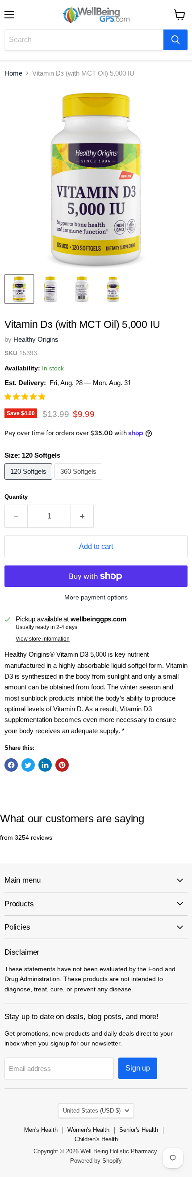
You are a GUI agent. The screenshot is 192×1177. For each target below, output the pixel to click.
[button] (25, 396)
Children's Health (96, 1139)
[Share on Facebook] (11, 765)
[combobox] (83, 40)
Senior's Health (138, 1129)
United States (92, 1110)
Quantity (16, 496)
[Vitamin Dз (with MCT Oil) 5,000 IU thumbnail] (19, 289)
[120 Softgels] (29, 481)
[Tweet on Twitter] (28, 765)
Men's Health (41, 1129)
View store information (43, 639)
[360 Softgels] (79, 481)
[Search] (175, 40)
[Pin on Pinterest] (62, 765)
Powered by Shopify (96, 1160)
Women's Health (88, 1129)
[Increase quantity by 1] (82, 516)
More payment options (96, 597)
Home (13, 73)
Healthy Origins (35, 339)
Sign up (137, 1068)
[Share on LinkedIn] (45, 765)
